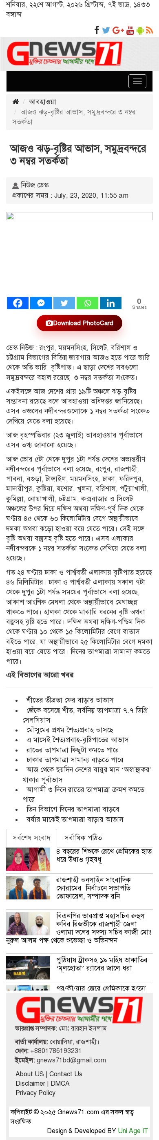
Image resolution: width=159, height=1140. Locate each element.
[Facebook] (18, 303)
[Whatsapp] (87, 303)
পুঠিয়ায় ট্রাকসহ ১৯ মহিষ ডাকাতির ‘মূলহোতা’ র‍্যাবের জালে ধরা (102, 964)
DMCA (60, 1084)
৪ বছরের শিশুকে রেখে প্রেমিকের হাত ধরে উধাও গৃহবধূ (104, 855)
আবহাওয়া (42, 102)
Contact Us (65, 1074)
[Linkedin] (110, 303)
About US (29, 1074)
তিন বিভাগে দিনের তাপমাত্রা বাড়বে (72, 809)
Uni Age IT (133, 1131)
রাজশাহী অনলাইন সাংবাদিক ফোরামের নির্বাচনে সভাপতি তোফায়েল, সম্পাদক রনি (93, 888)
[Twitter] (64, 303)
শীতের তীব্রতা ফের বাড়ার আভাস (78, 700)
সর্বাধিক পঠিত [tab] (83, 838)
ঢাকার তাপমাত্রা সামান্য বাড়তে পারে (75, 760)
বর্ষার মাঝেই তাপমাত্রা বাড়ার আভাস (75, 819)
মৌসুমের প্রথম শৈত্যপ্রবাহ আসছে (69, 730)
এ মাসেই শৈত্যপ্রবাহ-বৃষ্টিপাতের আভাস (77, 740)
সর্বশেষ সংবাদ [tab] (32, 838)
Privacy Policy (35, 1093)
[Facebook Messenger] (41, 303)
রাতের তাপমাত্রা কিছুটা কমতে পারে (72, 750)
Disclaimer (30, 1084)
